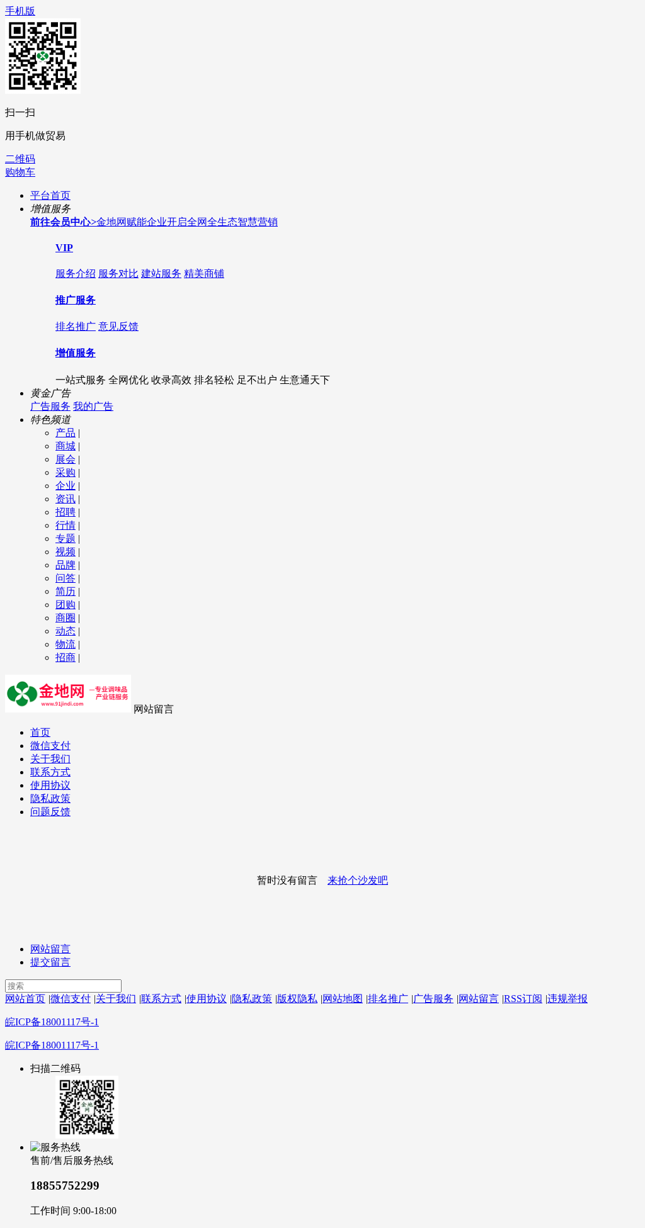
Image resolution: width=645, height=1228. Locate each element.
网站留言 (50, 949)
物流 (65, 644)
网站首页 (25, 998)
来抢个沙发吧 (358, 880)
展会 (65, 459)
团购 (65, 604)
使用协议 (50, 785)
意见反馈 (118, 326)
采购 (65, 472)
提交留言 (50, 962)
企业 (65, 485)
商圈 (65, 617)
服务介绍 (75, 273)
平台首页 (50, 195)
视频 (65, 551)
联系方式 (50, 772)
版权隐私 (297, 998)
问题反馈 (50, 811)
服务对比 (118, 273)
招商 (65, 657)
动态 (65, 631)
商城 (65, 446)
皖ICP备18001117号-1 (52, 1022)
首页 (40, 732)
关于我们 (50, 758)
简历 (65, 591)
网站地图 (342, 998)
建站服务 (161, 273)
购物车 (20, 172)
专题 (65, 538)
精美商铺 (204, 273)
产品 (65, 432)
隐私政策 (50, 798)
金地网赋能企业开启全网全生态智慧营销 (154, 222)
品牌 (65, 565)
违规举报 (567, 998)
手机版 (20, 11)
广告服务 (50, 406)
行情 (65, 525)
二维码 (20, 159)
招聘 (65, 512)
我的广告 (93, 406)
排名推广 (75, 326)
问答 (65, 578)
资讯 (65, 498)
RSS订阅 (523, 998)
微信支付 (50, 745)
